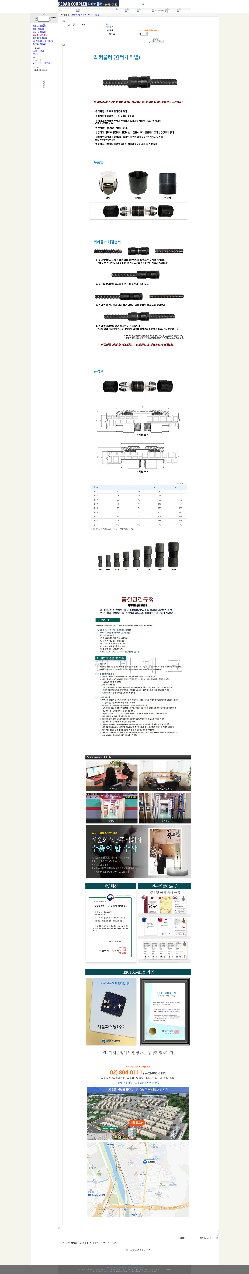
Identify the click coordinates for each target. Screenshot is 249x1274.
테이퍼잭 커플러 (40, 38)
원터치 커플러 (39, 26)
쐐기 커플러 (38, 29)
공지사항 (37, 54)
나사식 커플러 (39, 32)
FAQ (35, 57)
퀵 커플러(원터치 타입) (43, 41)
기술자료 (37, 60)
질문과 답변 (38, 51)
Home (73, 15)
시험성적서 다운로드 (42, 63)
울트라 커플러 (39, 44)
